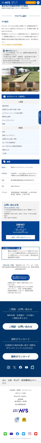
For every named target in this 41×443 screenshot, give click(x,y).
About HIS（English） (20, 396)
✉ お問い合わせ (30, 2)
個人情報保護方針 (20, 404)
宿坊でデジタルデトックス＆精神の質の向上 (23, 252)
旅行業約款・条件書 (20, 401)
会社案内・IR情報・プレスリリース (20, 390)
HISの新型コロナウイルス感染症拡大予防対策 (20, 277)
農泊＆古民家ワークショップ (17, 251)
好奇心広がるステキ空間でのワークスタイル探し (23, 254)
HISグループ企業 (20, 393)
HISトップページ (14, 3)
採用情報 (20, 399)
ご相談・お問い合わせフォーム (20, 237)
